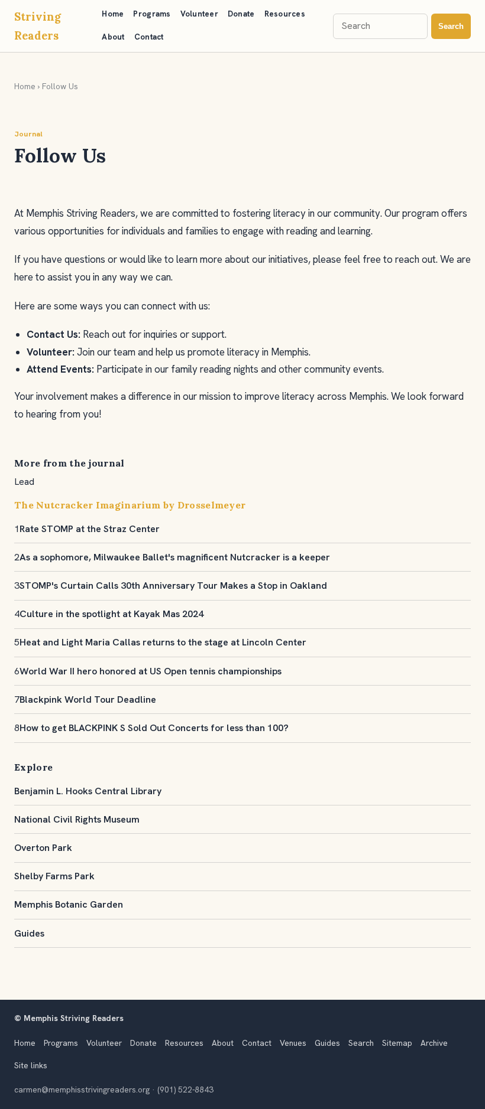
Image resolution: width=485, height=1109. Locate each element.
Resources (284, 14)
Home (113, 14)
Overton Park (43, 847)
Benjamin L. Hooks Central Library (87, 791)
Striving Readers (37, 26)
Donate (241, 14)
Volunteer (199, 14)
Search (451, 26)
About (113, 37)
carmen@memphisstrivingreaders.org (82, 1089)
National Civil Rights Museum (77, 819)
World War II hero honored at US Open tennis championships (151, 671)
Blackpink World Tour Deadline (88, 699)
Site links (30, 1065)
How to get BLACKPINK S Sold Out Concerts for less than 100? (154, 728)
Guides (29, 933)
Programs (151, 14)
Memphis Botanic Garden (68, 904)
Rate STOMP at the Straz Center (90, 529)
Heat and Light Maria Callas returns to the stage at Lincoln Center (163, 642)
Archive (434, 1043)
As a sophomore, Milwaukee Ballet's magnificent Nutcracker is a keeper (175, 557)
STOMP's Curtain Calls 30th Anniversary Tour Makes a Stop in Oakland (173, 585)
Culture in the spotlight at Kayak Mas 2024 (111, 614)
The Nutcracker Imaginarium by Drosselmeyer (129, 505)
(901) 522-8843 (185, 1089)
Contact (149, 37)
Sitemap (397, 1043)
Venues (293, 1043)
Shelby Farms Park (54, 876)
